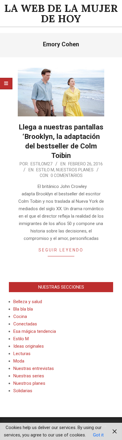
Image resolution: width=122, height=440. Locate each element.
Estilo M (45, 169)
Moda (18, 361)
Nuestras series (28, 376)
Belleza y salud (27, 301)
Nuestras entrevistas (33, 368)
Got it (98, 435)
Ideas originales (28, 346)
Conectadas (25, 324)
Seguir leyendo (61, 250)
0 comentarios (67, 175)
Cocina (20, 316)
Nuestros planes (75, 169)
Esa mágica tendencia (34, 331)
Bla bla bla (23, 309)
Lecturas (21, 353)
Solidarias (22, 390)
